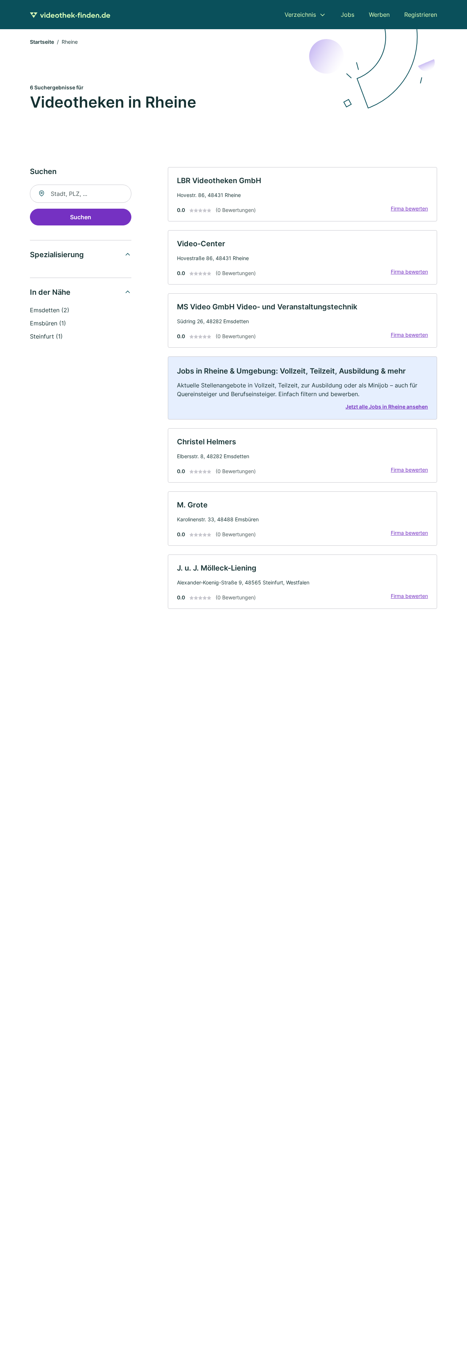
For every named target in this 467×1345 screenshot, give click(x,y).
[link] (302, 194)
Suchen (80, 217)
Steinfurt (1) (46, 336)
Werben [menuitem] (379, 14)
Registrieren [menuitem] (420, 14)
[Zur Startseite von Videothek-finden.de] (70, 14)
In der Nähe (50, 292)
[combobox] (80, 194)
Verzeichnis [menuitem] (300, 14)
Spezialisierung (57, 254)
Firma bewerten (409, 208)
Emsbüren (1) (48, 323)
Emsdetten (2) (49, 310)
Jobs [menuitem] (347, 14)
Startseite (42, 42)
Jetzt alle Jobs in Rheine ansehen (387, 406)
